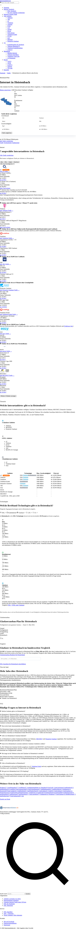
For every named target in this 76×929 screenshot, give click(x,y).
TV (5, 43)
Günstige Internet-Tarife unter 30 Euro (15, 902)
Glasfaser (41, 118)
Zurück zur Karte (5, 799)
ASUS (9, 61)
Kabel (3, 121)
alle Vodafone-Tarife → (7, 238)
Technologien (8, 143)
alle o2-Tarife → (5, 171)
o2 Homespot (11, 58)
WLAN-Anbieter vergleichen (16, 12)
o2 (8, 21)
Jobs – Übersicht (8, 913)
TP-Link (9, 68)
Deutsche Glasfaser (13, 41)
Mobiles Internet (12, 53)
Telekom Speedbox (13, 54)
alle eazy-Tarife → (5, 333)
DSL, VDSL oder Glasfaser (16, 605)
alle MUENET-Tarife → (7, 375)
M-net (9, 31)
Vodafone (10, 23)
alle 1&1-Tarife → (5, 264)
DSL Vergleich (11, 11)
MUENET (39, 739)
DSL (40, 121)
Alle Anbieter (8, 16)
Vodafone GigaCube (13, 56)
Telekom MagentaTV (13, 46)
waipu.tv (10, 49)
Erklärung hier (68, 326)
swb (8, 28)
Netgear (9, 66)
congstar (9, 24)
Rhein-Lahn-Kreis (5, 90)
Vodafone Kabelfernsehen (15, 48)
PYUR (9, 36)
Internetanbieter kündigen (11, 900)
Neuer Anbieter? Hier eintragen (13, 915)
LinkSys (9, 65)
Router (6, 60)
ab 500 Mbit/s (5, 129)
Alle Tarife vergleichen (6, 155)
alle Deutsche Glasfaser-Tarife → (9, 290)
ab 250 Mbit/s (42, 126)
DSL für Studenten (9, 904)
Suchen (28, 894)
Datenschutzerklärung (10, 923)
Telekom (10, 17)
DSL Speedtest (8, 912)
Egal (3, 126)
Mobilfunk (7, 51)
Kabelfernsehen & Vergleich (15, 44)
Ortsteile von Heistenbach (9, 698)
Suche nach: (3, 894)
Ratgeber (6, 70)
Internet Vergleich (9, 9)
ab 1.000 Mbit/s (43, 129)
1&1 (8, 19)
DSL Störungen (8, 905)
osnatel (9, 29)
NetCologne (11, 33)
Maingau (10, 39)
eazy (8, 38)
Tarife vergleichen (6, 133)
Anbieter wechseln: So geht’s (12, 899)
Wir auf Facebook (9, 921)
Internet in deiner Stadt (10, 14)
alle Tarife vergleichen (6, 141)
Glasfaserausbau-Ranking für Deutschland (12, 655)
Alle (3, 118)
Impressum (7, 925)
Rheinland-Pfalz (4, 77)
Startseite (6, 7)
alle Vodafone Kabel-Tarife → (9, 314)
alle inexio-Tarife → (6, 351)
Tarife (1, 143)
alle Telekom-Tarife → (6, 210)
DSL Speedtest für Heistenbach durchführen (13, 664)
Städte (9, 73)
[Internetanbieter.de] (9, 808)
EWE (9, 26)
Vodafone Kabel (12, 34)
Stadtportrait (15, 143)
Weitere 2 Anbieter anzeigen (8, 396)
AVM (9, 63)
